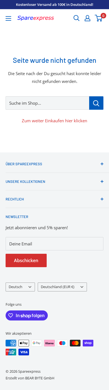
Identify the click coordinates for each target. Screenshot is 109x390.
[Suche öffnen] (77, 18)
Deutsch (15, 286)
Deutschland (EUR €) (57, 286)
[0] (98, 18)
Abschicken (26, 260)
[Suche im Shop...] (96, 103)
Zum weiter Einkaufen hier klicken (54, 120)
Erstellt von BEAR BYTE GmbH (30, 378)
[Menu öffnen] (8, 18)
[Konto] (87, 18)
